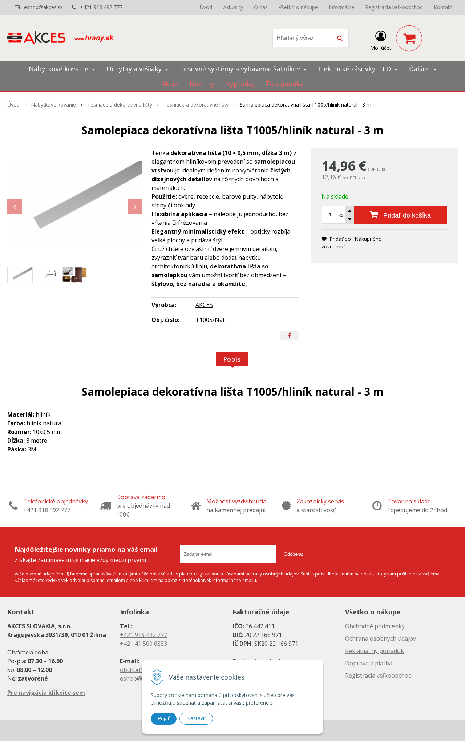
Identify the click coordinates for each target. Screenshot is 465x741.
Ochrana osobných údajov (380, 638)
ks (341, 214)
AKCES (204, 305)
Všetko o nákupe (298, 7)
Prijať (164, 718)
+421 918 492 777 (101, 7)
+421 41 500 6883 (143, 644)
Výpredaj (240, 83)
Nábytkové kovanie (53, 104)
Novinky (202, 83)
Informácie (341, 7)
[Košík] (409, 38)
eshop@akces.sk (43, 7)
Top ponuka (285, 83)
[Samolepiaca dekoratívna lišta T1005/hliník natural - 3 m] (74, 203)
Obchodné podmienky (375, 626)
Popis (231, 359)
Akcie (170, 83)
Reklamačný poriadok (374, 651)
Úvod (206, 7)
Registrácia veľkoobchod (394, 7)
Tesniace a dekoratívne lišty (119, 104)
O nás (261, 7)
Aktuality (233, 7)
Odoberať (293, 554)
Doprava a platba (368, 663)
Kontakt (443, 7)
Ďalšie (419, 68)
